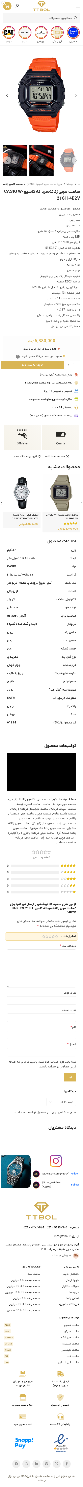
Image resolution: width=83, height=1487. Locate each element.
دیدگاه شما (68, 946)
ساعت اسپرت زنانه (28, 804)
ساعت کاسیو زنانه (13, 184)
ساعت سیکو (42, 1331)
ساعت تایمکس (42, 1350)
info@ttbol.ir (62, 1236)
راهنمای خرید (71, 1274)
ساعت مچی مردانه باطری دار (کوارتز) (31, 833)
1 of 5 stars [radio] (56, 936)
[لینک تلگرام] (16, 1464)
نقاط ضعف (69, 1010)
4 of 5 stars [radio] (46, 936)
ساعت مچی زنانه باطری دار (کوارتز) (54, 823)
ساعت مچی (43, 814)
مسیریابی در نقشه (61, 1255)
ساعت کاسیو (42, 1325)
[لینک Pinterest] (47, 1464)
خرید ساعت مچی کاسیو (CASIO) (44, 184)
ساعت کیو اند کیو (42, 1362)
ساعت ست (33, 1274)
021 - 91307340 (57, 1228)
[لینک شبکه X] (57, 1464)
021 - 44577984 (34, 1228)
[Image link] (41, 1211)
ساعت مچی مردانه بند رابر (57, 838)
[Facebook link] (67, 1464)
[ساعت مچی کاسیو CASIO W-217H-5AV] (61, 493)
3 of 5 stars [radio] (50, 936)
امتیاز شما (69, 936)
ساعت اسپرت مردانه (63, 809)
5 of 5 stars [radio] (43, 936)
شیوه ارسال (72, 1280)
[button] (76, 95)
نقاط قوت (70, 993)
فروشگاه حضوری (69, 1304)
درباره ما (74, 1292)
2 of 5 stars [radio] (53, 936)
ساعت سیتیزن (42, 1344)
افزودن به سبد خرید (32, 365)
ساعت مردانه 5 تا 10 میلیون (23, 1286)
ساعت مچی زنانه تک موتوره (47, 828)
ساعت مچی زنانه (23, 818)
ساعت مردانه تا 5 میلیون (25, 1280)
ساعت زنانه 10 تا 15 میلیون (23, 1310)
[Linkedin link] (36, 1464)
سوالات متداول (70, 1286)
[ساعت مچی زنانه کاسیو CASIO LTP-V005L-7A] (21, 493)
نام (73, 1027)
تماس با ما (72, 1298)
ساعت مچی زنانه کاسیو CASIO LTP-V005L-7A (25, 516)
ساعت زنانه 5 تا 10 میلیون (24, 1304)
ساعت (47, 804)
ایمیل (71, 1045)
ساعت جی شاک (42, 1337)
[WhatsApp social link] (26, 1464)
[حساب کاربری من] (17, 6)
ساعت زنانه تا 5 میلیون (26, 1298)
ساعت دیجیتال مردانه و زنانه (29, 809)
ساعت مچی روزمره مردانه (52, 818)
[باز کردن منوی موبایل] (78, 6)
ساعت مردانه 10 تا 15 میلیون (22, 1292)
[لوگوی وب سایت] (41, 6)
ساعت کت (42, 1356)
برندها (70, 184)
